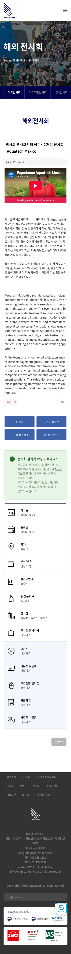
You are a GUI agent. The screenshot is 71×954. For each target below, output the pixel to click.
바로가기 (26, 635)
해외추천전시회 (38, 92)
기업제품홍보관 (43, 794)
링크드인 (11, 794)
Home (7, 60)
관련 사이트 (16, 897)
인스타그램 (51, 786)
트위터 (36, 786)
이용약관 (26, 777)
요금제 (10, 786)
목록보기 (59, 742)
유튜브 (25, 794)
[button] (65, 10)
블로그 (23, 786)
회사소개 (11, 777)
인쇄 (62, 402)
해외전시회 (14, 92)
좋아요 (11, 402)
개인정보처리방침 (46, 777)
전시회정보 (19, 60)
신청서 (58, 469)
